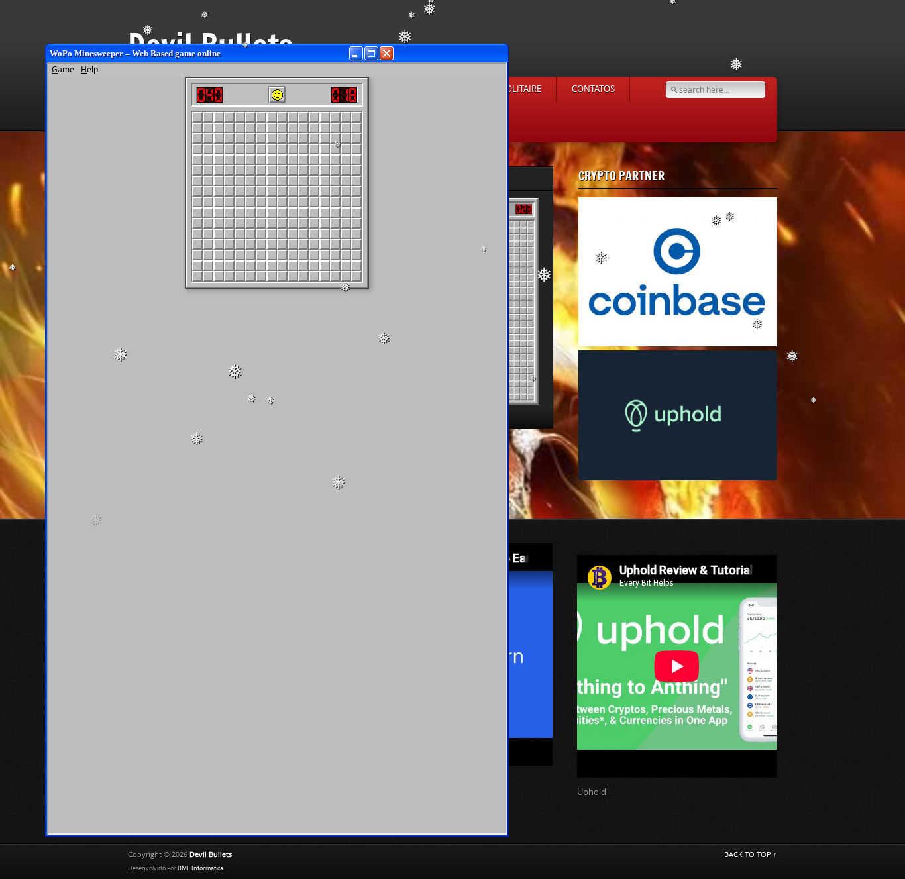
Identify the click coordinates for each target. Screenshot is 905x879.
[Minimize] (356, 53)
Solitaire (521, 89)
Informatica (207, 868)
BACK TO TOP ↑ (750, 855)
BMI (183, 868)
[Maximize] (371, 53)
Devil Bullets (210, 855)
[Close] (387, 53)
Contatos (593, 89)
